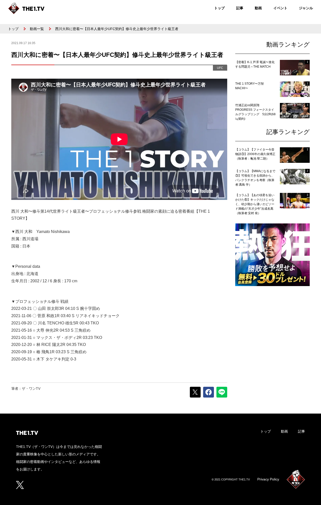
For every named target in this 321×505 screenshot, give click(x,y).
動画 (258, 8)
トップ (219, 8)
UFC (220, 68)
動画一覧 (37, 29)
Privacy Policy (268, 479)
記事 (239, 8)
